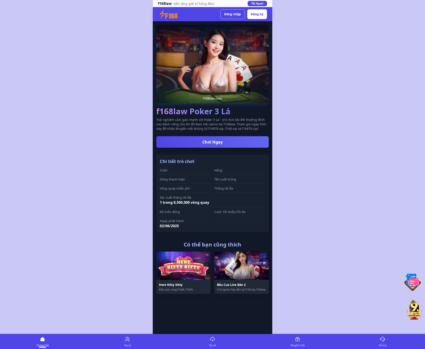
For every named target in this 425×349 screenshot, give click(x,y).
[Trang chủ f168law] (168, 14)
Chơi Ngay (212, 142)
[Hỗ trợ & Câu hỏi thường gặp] (412, 282)
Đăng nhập (232, 14)
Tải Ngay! (257, 3)
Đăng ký (257, 14)
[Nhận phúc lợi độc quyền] (414, 310)
